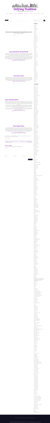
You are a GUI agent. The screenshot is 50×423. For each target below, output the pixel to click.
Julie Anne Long (36, 343)
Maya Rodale (35, 355)
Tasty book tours (36, 393)
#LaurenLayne (35, 221)
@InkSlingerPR (36, 115)
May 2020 (35, 27)
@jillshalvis (35, 118)
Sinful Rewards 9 (36, 388)
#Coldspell (35, 182)
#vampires (35, 285)
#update (35, 284)
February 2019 (35, 36)
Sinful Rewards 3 (36, 381)
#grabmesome (36, 199)
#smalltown (35, 268)
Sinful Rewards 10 (36, 377)
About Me (38, 13)
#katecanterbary (36, 219)
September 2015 (36, 64)
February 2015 (35, 72)
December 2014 (36, 74)
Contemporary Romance (37, 312)
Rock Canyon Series (36, 368)
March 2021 (35, 25)
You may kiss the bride (37, 412)
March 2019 (35, 35)
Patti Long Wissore (36, 359)
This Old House (36, 401)
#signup (35, 266)
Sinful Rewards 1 (36, 376)
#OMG (34, 243)
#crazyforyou (35, 185)
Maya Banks (35, 354)
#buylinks (6, 136)
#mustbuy (35, 235)
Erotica (35, 321)
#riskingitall (35, 254)
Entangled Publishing (36, 320)
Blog (35, 13)
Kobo (24, 60)
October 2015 (35, 63)
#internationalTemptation (37, 211)
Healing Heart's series (36, 330)
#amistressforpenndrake (37, 162)
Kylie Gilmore (35, 346)
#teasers (35, 276)
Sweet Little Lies (36, 390)
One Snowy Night (36, 358)
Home (7, 13)
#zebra (35, 287)
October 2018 (35, 39)
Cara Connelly (35, 308)
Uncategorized (36, 405)
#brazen (35, 173)
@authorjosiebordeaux (37, 95)
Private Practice (36, 365)
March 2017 (35, 52)
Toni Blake (35, 403)
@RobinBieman (36, 138)
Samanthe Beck (36, 370)
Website (13, 81)
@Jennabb (35, 116)
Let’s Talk (42, 13)
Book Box (11, 13)
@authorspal (35, 96)
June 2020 (35, 26)
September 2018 (36, 40)
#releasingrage (36, 252)
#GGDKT (35, 197)
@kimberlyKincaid (36, 126)
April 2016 (35, 60)
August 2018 (35, 41)
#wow (34, 286)
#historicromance (36, 207)
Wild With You (35, 411)
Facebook (19, 81)
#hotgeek (35, 209)
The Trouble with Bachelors (37, 399)
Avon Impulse (35, 300)
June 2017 (35, 49)
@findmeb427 (35, 114)
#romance (16, 136)
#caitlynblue (35, 177)
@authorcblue (35, 94)
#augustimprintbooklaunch (37, 164)
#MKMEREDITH (36, 232)
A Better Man (35, 289)
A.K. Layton (35, 297)
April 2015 (35, 70)
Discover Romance (20, 13)
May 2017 (35, 50)
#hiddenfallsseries (36, 206)
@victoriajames (36, 151)
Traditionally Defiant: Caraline (37, 404)
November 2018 (36, 38)
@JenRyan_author (36, 117)
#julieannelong (36, 218)
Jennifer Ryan (35, 341)
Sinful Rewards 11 (36, 378)
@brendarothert (36, 102)
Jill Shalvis (35, 342)
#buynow (35, 176)
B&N (20, 60)
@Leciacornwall (36, 128)
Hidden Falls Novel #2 (36, 334)
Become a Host (26, 13)
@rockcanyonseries (36, 139)
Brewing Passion (36, 307)
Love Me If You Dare (36, 353)
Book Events (31, 13)
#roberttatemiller (36, 257)
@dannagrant (35, 107)
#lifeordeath (35, 223)
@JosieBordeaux (36, 119)
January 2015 (35, 73)
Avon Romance (36, 301)
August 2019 (35, 29)
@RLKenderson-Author (37, 137)
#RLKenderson (36, 256)
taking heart (35, 392)
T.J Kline (35, 391)
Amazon (17, 60)
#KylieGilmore (35, 220)
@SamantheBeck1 (36, 142)
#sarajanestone (36, 264)
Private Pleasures (36, 364)
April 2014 (35, 81)
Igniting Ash (35, 336)
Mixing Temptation (36, 356)
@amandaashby (36, 90)
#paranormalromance (36, 245)
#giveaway (35, 198)
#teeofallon (35, 277)
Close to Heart (36, 310)
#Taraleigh (35, 275)
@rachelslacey (36, 136)
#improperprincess (36, 210)
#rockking (35, 258)
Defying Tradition (25, 9)
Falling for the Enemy (36, 322)
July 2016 (35, 58)
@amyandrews (36, 91)
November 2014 (36, 75)
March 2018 (35, 46)
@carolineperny (36, 104)
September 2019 (36, 28)
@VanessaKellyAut (36, 150)
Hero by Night (35, 333)
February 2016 (35, 61)
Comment (6, 148)
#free (34, 196)
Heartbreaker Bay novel (37, 332)
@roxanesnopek (36, 140)
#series (35, 265)
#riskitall (35, 255)
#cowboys (35, 184)
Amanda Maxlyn (36, 299)
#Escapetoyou (36, 194)
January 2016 (35, 62)
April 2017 (35, 51)
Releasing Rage (36, 367)
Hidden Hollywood (36, 335)
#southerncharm (36, 269)
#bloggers (35, 172)
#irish (14, 136)
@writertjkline (35, 154)
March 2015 (35, 71)
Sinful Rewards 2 (36, 380)
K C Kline (35, 344)
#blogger (35, 171)
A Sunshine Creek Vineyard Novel (38, 295)
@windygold (35, 153)
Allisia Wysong (8, 138)
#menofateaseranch (36, 230)
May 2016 (35, 59)
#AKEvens (35, 160)
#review (35, 253)
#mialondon (35, 231)
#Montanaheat (36, 233)
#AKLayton (35, 161)
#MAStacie (35, 229)
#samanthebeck (36, 263)
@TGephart (35, 149)
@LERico (35, 129)
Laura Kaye (35, 347)
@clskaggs (35, 105)
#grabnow (35, 200)
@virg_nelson (35, 152)
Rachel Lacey (35, 366)
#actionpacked (36, 159)
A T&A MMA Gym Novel (37, 296)
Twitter (16, 81)
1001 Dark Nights (36, 288)
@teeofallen (35, 148)
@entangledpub (36, 113)
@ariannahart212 (36, 93)
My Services (15, 13)
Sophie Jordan (36, 389)
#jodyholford (35, 217)
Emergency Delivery (36, 318)
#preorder (35, 246)
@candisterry (35, 103)
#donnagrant (35, 188)
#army (35, 163)
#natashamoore (36, 240)
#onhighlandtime (36, 244)
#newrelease (35, 241)
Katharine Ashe (36, 345)
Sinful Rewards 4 (36, 382)
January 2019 (35, 37)
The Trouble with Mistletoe (37, 400)
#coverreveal (35, 183)
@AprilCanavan (36, 92)
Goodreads (14, 60)
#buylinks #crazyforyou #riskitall (38, 175)
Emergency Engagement (37, 319)
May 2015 (35, 69)
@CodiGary (35, 106)
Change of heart (36, 309)
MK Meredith (35, 357)
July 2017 (35, 48)
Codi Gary (35, 311)
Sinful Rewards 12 (36, 379)
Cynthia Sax (35, 313)
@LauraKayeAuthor (36, 127)
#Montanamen (36, 234)
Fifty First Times (36, 323)
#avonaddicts (35, 165)
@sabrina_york (36, 141)
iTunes (22, 60)
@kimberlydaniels (36, 125)
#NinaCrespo (35, 242)
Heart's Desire (36, 331)
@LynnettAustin (36, 130)
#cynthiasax (35, 186)
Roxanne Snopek (36, 369)
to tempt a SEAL (36, 402)
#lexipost (35, 222)
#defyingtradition (10, 136)
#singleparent (35, 267)
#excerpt (35, 195)
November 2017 (36, 47)
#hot (34, 208)
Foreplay (35, 324)
